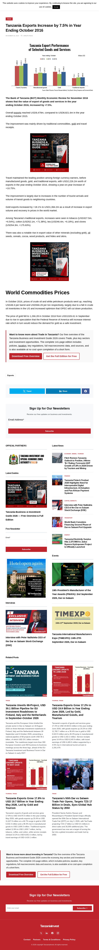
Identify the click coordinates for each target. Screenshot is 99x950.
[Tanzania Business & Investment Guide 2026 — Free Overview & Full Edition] (26, 494)
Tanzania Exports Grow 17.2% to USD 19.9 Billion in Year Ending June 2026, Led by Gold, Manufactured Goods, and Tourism (71, 712)
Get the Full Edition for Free (61, 356)
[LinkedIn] (47, 933)
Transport (68, 518)
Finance (67, 476)
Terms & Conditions (51, 939)
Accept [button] (56, 7)
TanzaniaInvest (49, 926)
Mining (74, 453)
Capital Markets (70, 500)
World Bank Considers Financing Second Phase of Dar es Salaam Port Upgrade (78, 524)
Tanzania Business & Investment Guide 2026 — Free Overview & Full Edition (24, 516)
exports (17, 112)
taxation (22, 345)
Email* (8, 537)
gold (74, 124)
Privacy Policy (69, 939)
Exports (10, 375)
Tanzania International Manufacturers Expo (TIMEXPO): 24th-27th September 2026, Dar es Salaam (72, 638)
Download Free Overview (25, 356)
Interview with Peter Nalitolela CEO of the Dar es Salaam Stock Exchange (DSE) (26, 641)
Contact (27, 939)
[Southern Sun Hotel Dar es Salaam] (26, 578)
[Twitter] (41, 933)
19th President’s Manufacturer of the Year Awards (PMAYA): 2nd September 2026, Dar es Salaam (72, 594)
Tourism (81, 453)
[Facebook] (52, 933)
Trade (9, 19)
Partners (36, 939)
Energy (67, 535)
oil (89, 232)
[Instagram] (58, 933)
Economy (67, 453)
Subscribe (81, 908)
